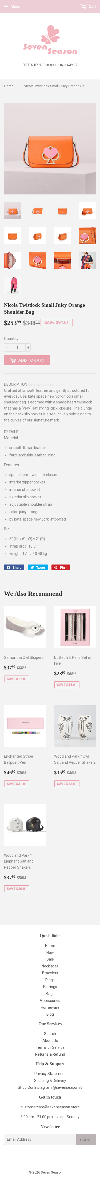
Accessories (50, 1000)
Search (50, 1034)
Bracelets (50, 973)
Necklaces (50, 966)
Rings (50, 980)
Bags (50, 994)
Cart (92, 7)
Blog (50, 1014)
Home (8, 86)
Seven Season (52, 1172)
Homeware (50, 1007)
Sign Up (86, 1139)
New (50, 952)
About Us (50, 1040)
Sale (50, 959)
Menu (15, 7)
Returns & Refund (50, 1054)
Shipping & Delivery (50, 1080)
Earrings (50, 987)
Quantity (11, 338)
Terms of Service (50, 1047)
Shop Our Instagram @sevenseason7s (50, 1087)
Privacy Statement (50, 1074)
